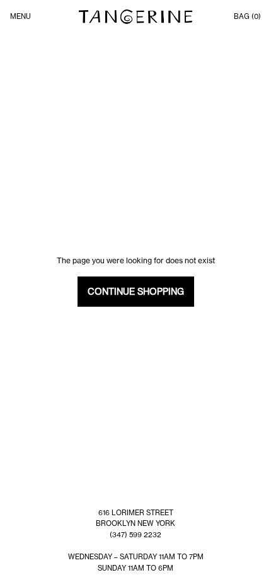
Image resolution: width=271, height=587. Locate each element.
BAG (247, 16)
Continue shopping (136, 291)
